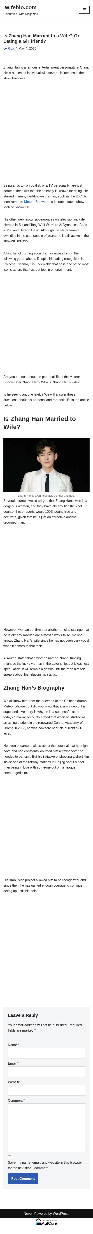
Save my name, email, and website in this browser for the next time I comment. (45, 1165)
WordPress (61, 1213)
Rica (11, 48)
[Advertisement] (46, 134)
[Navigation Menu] (84, 10)
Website (14, 1082)
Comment (16, 1100)
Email (13, 1063)
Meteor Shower (35, 202)
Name (13, 1045)
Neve (28, 1213)
